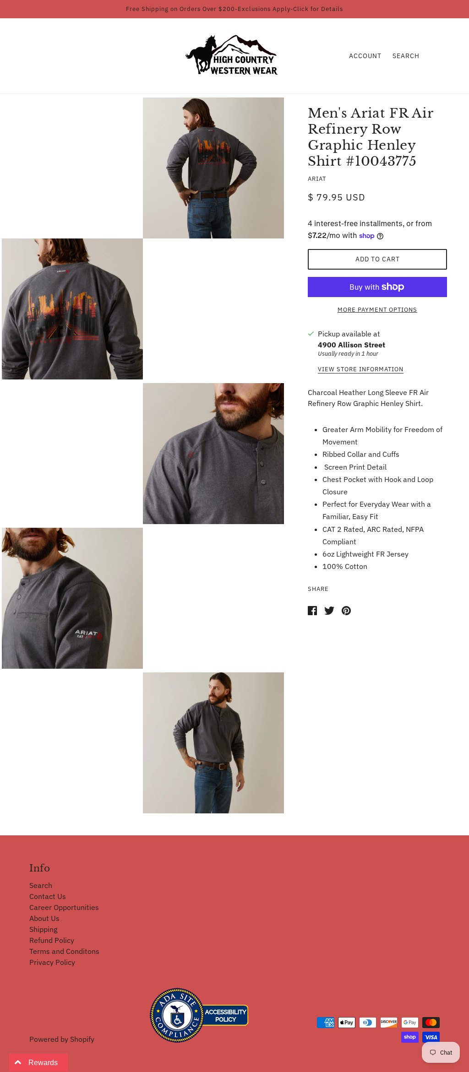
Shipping (43, 929)
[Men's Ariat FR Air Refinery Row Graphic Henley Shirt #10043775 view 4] (72, 598)
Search (406, 56)
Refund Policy (51, 940)
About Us (44, 918)
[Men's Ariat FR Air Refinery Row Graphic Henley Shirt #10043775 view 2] (72, 308)
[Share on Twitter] (329, 609)
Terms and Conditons (64, 951)
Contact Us (47, 896)
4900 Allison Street (351, 344)
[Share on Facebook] (312, 609)
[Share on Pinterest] (346, 609)
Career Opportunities (64, 907)
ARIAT (317, 179)
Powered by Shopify (61, 1039)
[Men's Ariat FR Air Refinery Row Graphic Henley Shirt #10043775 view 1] (213, 167)
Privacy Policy (52, 962)
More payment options (377, 310)
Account (365, 56)
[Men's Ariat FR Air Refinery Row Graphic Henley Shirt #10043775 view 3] (213, 453)
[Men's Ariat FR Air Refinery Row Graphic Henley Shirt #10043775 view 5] (213, 742)
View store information (361, 369)
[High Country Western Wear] (234, 55)
